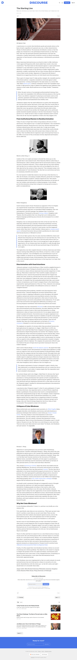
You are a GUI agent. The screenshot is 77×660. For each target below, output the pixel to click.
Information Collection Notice (38, 588)
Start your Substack (35, 654)
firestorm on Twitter (30, 465)
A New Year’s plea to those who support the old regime (28, 607)
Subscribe (67, 2)
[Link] (15, 119)
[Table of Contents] (1, 330)
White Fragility (52, 409)
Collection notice (48, 651)
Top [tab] (18, 602)
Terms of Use (44, 587)
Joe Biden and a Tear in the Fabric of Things (29, 624)
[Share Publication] (62, 2)
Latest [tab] (21, 602)
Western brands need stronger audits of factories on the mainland (30, 617)
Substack (32, 657)
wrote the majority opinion (40, 347)
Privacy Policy (47, 588)
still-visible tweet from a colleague (42, 478)
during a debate (43, 213)
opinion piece (27, 83)
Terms (43, 651)
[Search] (59, 2)
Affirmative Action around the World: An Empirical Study (32, 545)
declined (39, 306)
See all (19, 633)
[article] (38, 608)
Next (57, 597)
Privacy (39, 651)
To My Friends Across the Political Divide (28, 605)
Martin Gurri (23, 608)
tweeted (45, 469)
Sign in (73, 2)
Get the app (44, 654)
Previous (21, 597)
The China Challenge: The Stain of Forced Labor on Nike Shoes (32, 614)
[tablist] (20, 602)
